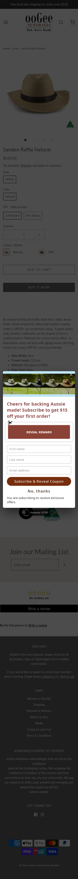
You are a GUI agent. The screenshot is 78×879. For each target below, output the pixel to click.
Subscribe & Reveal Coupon (39, 481)
